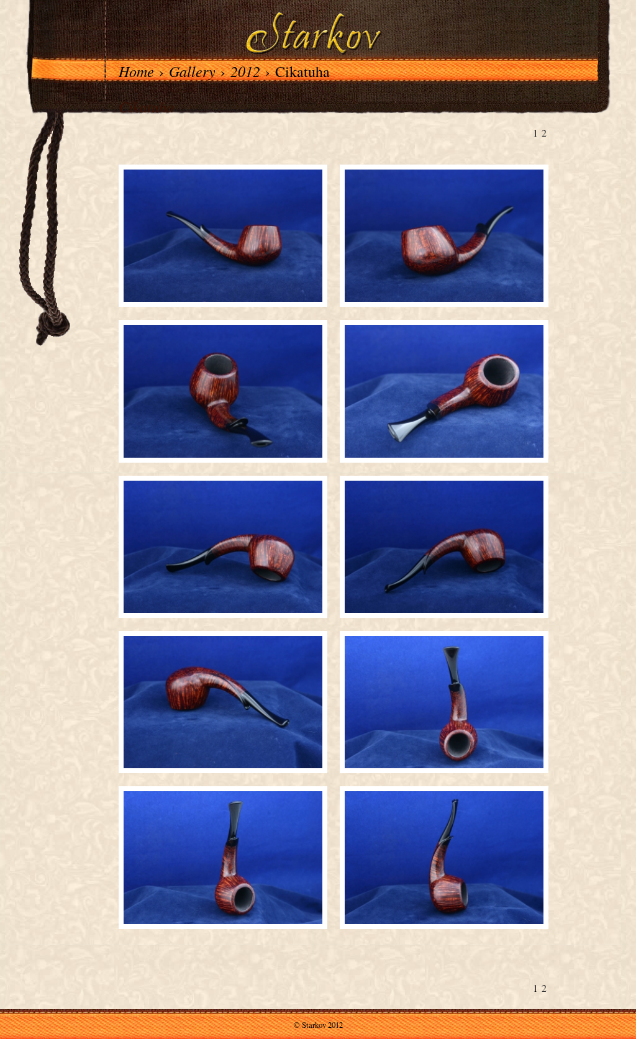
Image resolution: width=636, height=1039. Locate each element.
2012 (245, 71)
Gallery (192, 71)
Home (136, 71)
